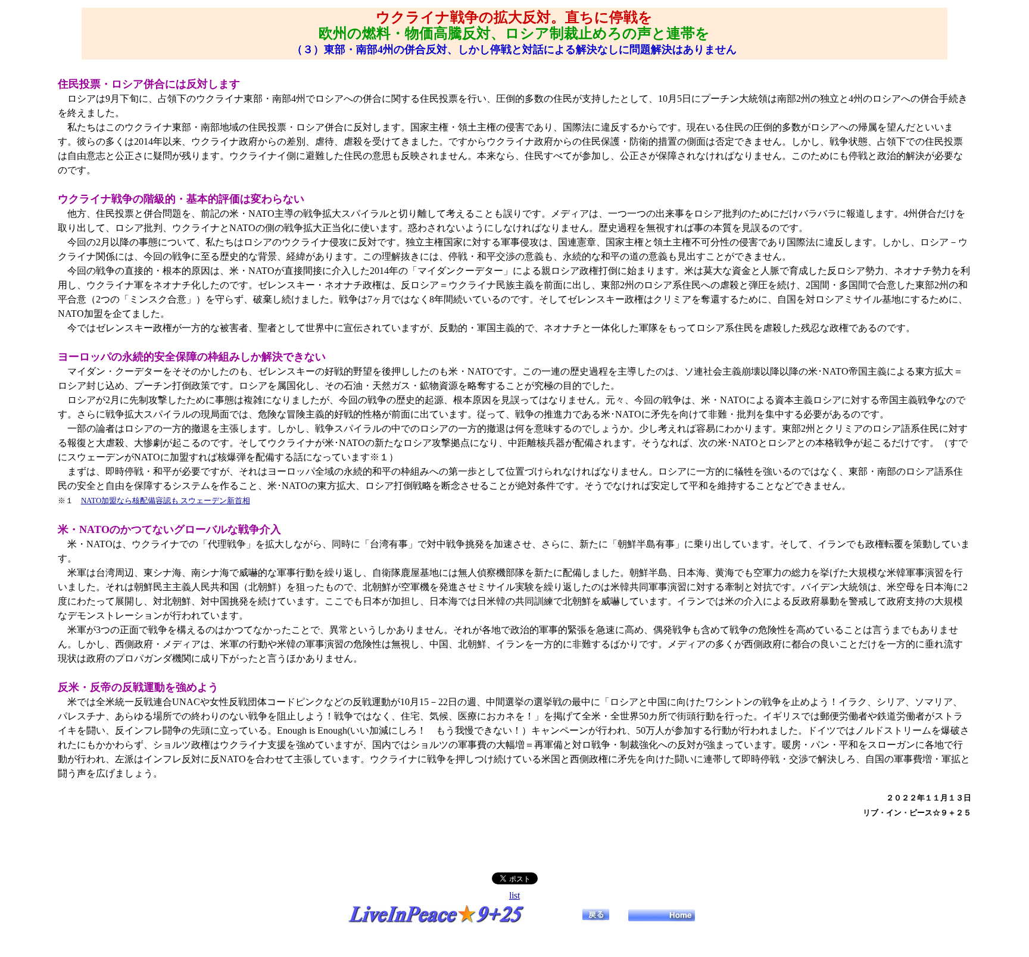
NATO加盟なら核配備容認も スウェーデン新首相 (165, 500)
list (514, 895)
